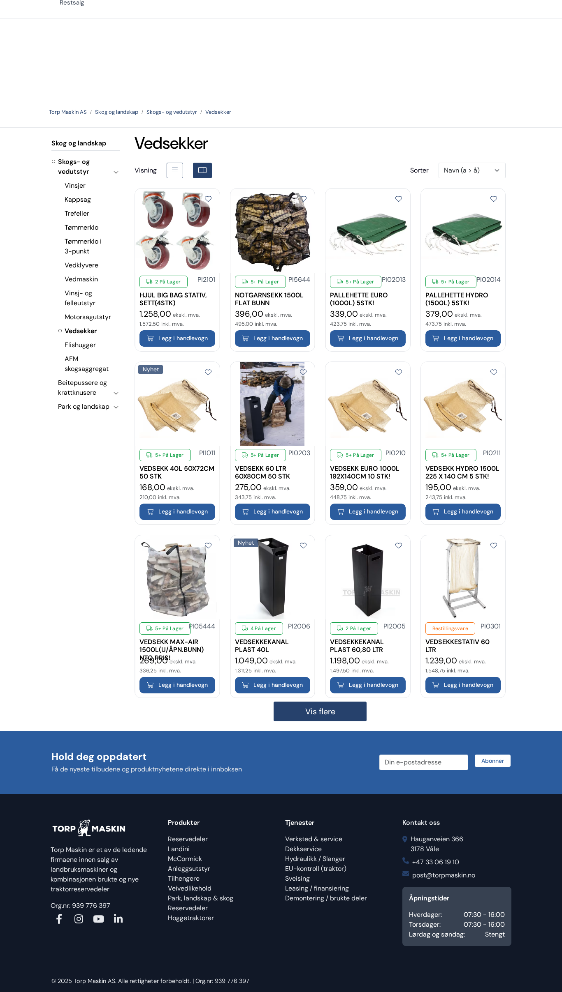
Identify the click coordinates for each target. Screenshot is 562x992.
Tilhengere (184, 878)
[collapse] (116, 172)
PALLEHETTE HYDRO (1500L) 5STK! (456, 295)
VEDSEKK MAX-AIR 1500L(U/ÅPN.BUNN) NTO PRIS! (171, 642)
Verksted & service (313, 839)
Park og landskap (83, 406)
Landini (179, 849)
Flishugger (80, 345)
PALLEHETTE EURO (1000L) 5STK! (359, 295)
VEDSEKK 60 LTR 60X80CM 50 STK (262, 469)
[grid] (202, 170)
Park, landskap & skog (200, 898)
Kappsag (78, 199)
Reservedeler (188, 839)
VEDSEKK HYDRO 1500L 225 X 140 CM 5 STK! (462, 469)
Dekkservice (303, 849)
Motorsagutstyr (88, 317)
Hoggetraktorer (191, 918)
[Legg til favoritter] (208, 199)
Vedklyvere (81, 265)
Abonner (492, 760)
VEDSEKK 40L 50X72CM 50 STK (176, 469)
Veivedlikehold (189, 888)
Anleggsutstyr (189, 868)
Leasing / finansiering (317, 888)
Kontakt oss (421, 822)
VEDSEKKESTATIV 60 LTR (457, 642)
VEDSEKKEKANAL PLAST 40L (262, 642)
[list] (175, 170)
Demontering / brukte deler (326, 898)
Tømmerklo (81, 227)
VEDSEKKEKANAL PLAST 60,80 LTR (357, 642)
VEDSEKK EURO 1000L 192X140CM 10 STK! (364, 469)
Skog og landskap (78, 143)
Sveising (297, 878)
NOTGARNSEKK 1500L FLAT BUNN (269, 295)
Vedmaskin (81, 279)
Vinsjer (75, 185)
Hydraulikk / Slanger (315, 858)
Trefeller (77, 213)
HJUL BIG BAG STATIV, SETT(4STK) (173, 295)
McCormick (185, 858)
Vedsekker (81, 331)
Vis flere (320, 711)
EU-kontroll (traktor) (315, 868)
